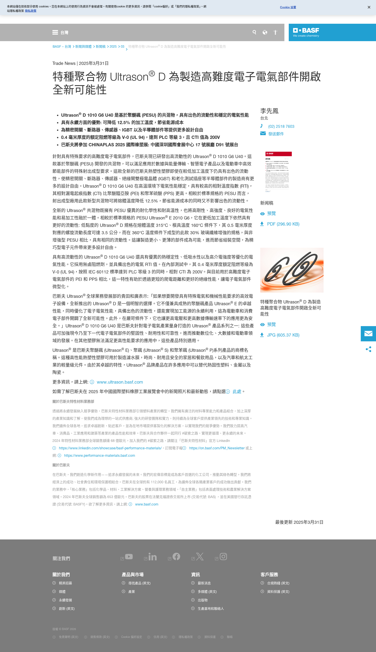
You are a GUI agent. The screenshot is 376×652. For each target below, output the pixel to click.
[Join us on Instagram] (221, 559)
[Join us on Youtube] (126, 559)
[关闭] (369, 7)
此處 (237, 391)
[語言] (264, 32)
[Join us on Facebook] (174, 559)
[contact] (368, 333)
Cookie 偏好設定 (131, 637)
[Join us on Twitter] (197, 559)
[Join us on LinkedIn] (150, 559)
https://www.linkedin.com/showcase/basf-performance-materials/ (110, 448)
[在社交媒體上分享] (368, 349)
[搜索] (254, 32)
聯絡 (230, 637)
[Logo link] (306, 32)
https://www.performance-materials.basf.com (99, 455)
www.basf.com (146, 504)
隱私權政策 (186, 637)
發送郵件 (275, 133)
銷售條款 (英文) (100, 637)
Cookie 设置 (288, 7)
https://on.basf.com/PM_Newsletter (216, 448)
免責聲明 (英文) (69, 637)
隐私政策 (30, 10)
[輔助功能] (275, 32)
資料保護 (209, 637)
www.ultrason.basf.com (120, 382)
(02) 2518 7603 (280, 126)
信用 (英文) (160, 637)
